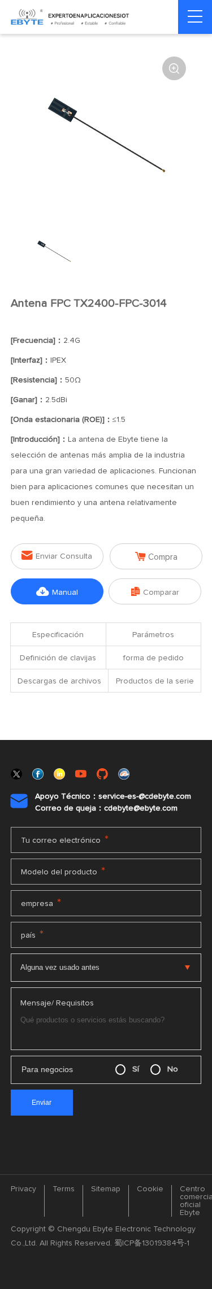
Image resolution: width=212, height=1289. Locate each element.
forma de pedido (153, 658)
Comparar (155, 591)
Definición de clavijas (58, 658)
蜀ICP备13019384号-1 (151, 1243)
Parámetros (153, 635)
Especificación (58, 635)
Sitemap (105, 1189)
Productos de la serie (155, 681)
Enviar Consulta (56, 555)
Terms (64, 1189)
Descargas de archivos (59, 681)
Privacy (23, 1189)
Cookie (150, 1189)
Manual (57, 591)
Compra (156, 556)
